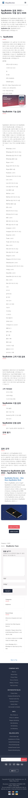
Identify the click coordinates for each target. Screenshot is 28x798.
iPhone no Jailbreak (14, 717)
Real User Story (14, 685)
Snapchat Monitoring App (14, 750)
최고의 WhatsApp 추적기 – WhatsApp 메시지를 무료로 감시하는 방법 (14, 646)
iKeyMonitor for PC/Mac (14, 739)
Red (18, 764)
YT (14, 764)
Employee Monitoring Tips (14, 695)
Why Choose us (14, 714)
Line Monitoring (14, 728)
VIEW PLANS (14, 531)
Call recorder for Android (14, 706)
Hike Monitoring (14, 723)
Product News (14, 693)
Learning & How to (14, 701)
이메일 (5, 584)
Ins (22, 764)
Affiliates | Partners (14, 682)
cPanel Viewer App (14, 736)
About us (14, 671)
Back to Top (14, 660)
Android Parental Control (14, 747)
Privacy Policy (14, 677)
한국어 (15, 770)
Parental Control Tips (14, 698)
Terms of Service (14, 679)
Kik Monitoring (14, 725)
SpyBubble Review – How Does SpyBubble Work (14, 479)
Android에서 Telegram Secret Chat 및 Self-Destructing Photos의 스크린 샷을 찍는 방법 (14, 632)
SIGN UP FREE (14, 527)
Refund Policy (14, 674)
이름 (5, 578)
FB (6, 764)
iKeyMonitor (8, 604)
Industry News (14, 704)
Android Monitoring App (14, 741)
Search (24, 759)
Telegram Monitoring (14, 720)
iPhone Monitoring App (14, 744)
